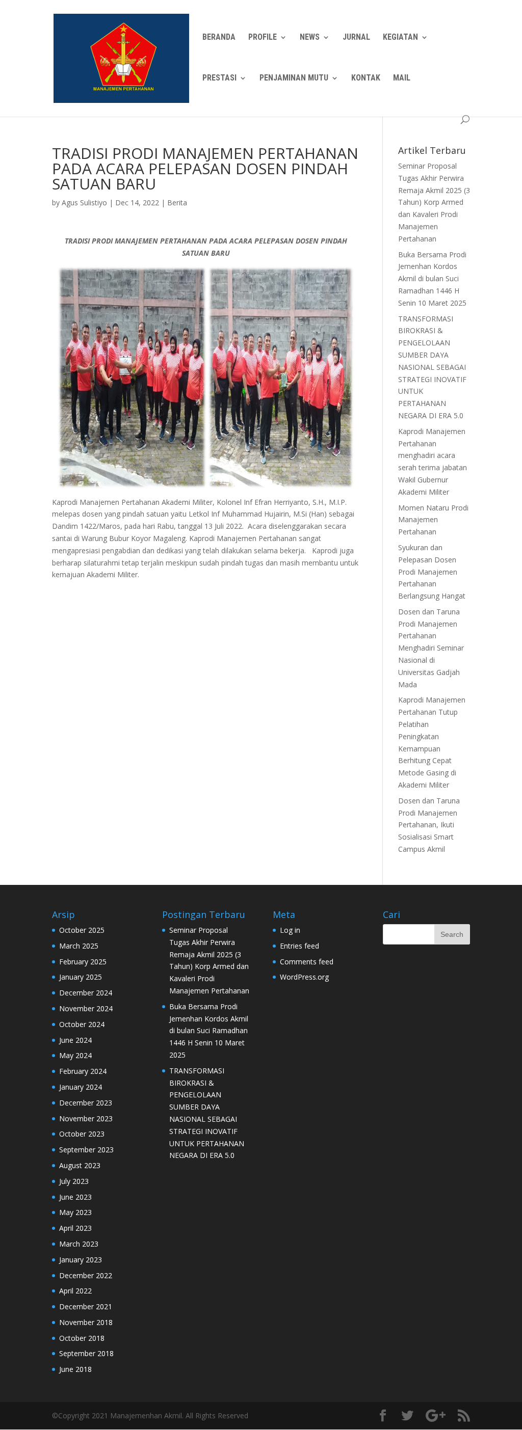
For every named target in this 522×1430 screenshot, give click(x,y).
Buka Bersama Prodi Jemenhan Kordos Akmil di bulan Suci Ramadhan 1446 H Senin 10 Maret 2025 (432, 279)
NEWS (310, 38)
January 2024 (80, 1087)
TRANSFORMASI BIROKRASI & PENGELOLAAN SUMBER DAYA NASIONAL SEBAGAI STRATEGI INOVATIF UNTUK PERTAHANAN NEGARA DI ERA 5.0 (432, 367)
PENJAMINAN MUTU (293, 78)
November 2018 (86, 1322)
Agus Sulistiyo (84, 202)
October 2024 (82, 1024)
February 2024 (83, 1071)
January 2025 (80, 977)
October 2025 (82, 930)
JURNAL (356, 38)
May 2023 (75, 1212)
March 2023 (78, 1244)
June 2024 (75, 1040)
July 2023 (74, 1181)
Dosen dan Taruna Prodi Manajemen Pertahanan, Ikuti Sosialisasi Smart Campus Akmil (429, 825)
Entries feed (299, 946)
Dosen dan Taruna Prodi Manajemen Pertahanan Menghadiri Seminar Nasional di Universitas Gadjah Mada (431, 648)
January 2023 (80, 1259)
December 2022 (85, 1275)
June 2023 (75, 1197)
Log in (290, 930)
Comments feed (306, 961)
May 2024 (75, 1055)
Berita (177, 202)
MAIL (401, 78)
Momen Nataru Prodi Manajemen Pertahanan (433, 520)
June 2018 (75, 1369)
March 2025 (78, 946)
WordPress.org (304, 977)
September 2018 (86, 1353)
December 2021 (85, 1306)
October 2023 (82, 1134)
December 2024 (85, 992)
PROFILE (262, 38)
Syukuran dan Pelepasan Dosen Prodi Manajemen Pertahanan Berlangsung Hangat (431, 572)
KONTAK (365, 78)
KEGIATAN (400, 38)
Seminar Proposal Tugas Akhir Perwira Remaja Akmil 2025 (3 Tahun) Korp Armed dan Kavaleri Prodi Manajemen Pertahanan (434, 202)
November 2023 (86, 1118)
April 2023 (75, 1228)
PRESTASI (219, 78)
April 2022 (75, 1291)
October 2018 (82, 1338)
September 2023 (86, 1149)
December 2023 (85, 1103)
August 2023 (79, 1165)
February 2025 (83, 961)
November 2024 (86, 1008)
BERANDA (219, 38)
